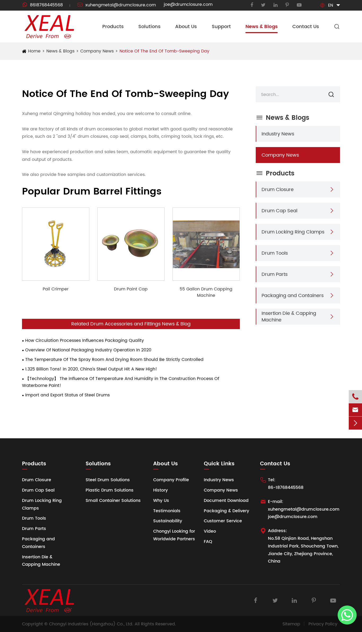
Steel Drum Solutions (108, 479)
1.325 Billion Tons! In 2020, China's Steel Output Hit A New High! (91, 369)
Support (221, 26)
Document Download (226, 500)
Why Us (161, 500)
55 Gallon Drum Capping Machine (206, 292)
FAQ (208, 541)
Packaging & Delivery (226, 510)
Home (34, 51)
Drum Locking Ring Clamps (293, 231)
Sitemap (291, 624)
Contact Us (305, 26)
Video (210, 531)
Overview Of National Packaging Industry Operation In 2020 (88, 350)
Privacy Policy (322, 624)
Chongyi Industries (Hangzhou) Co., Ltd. (91, 624)
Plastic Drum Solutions (110, 490)
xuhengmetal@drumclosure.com (116, 5)
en (330, 5)
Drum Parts (275, 274)
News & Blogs (261, 26)
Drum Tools (275, 253)
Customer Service (223, 521)
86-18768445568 (285, 487)
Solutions (149, 26)
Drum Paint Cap (131, 289)
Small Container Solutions (113, 500)
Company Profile (171, 479)
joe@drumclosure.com (188, 4)
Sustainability (167, 521)
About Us (186, 26)
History (160, 490)
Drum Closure (278, 189)
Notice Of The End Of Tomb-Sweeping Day (164, 51)
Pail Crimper (56, 289)
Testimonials (166, 510)
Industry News (278, 133)
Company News (97, 51)
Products (113, 26)
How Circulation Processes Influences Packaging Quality (84, 340)
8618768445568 (42, 5)
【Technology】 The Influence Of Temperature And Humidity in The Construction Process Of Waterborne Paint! (120, 382)
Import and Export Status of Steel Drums (67, 395)
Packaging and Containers (293, 295)
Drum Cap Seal (279, 210)
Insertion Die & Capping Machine (289, 316)
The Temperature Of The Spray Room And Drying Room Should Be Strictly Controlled (114, 359)
